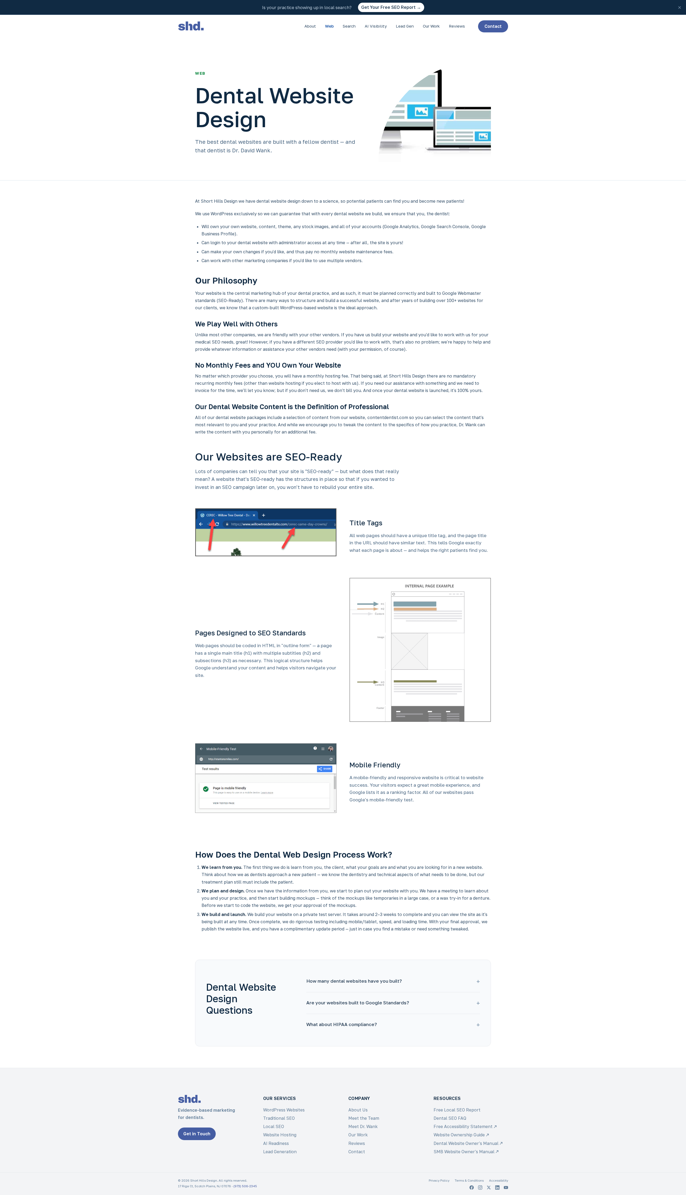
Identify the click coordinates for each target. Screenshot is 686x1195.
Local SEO (273, 1126)
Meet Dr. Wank (363, 1126)
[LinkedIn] (497, 1187)
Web (329, 26)
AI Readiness (276, 1143)
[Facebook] (471, 1187)
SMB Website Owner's (464, 1151)
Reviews (457, 26)
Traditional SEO (279, 1118)
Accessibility (498, 1180)
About (310, 26)
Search (349, 26)
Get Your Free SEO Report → (391, 7)
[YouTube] (506, 1187)
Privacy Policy (439, 1180)
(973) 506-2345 (245, 1186)
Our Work (431, 26)
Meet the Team (363, 1118)
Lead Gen (405, 26)
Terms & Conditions (469, 1180)
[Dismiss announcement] (679, 7)
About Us (358, 1110)
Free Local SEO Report (457, 1110)
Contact (493, 26)
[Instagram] (480, 1187)
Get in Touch (196, 1133)
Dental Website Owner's (466, 1143)
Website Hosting (279, 1134)
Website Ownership (459, 1134)
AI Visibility (376, 26)
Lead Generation (280, 1151)
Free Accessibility (463, 1126)
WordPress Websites (284, 1110)
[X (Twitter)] (489, 1187)
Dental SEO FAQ (450, 1118)
